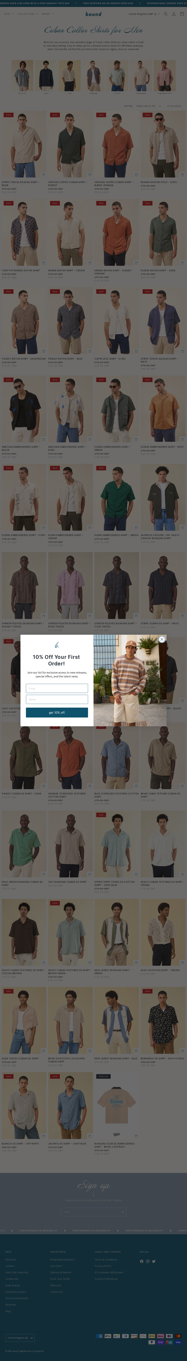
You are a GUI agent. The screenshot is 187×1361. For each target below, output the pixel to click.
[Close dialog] (162, 639)
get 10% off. (57, 712)
